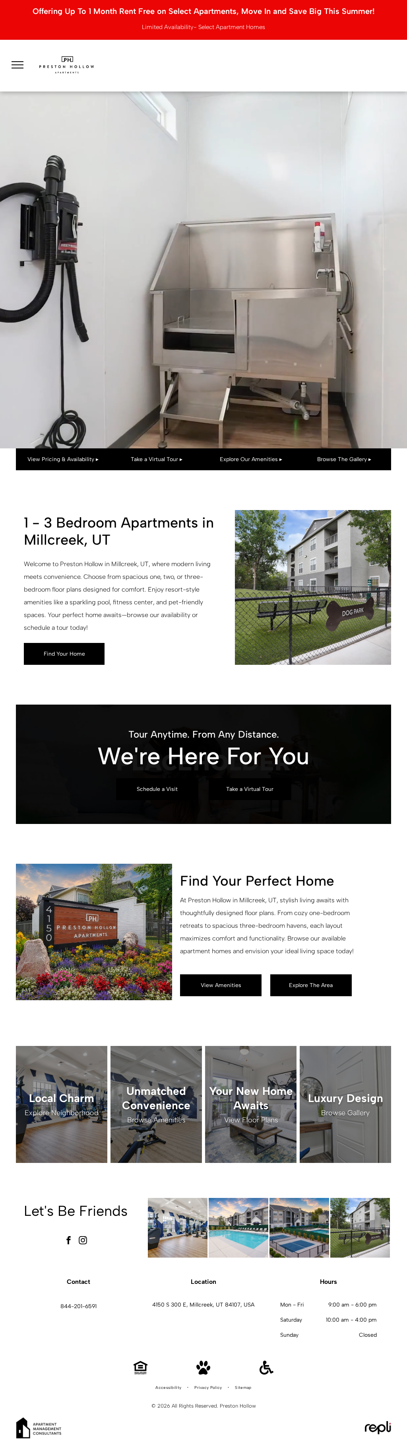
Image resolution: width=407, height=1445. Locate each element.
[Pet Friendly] (203, 1372)
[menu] (17, 65)
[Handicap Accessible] (266, 1372)
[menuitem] (168, 1387)
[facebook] (68, 1241)
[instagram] (82, 1241)
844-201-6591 (78, 1306)
